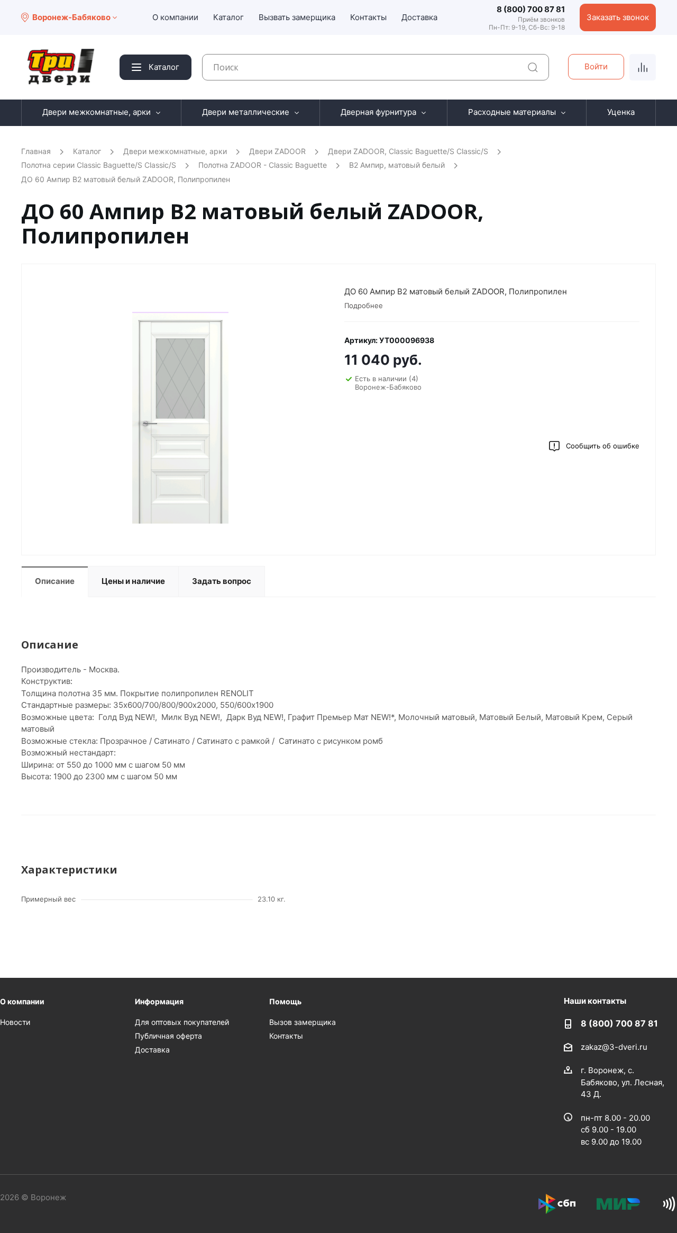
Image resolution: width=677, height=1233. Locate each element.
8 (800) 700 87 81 (531, 9)
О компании (175, 17)
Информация (159, 1001)
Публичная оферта (168, 1035)
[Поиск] (533, 67)
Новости (15, 1022)
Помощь (285, 1001)
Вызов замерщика (302, 1022)
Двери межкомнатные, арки (96, 112)
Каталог (228, 17)
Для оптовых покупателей (182, 1022)
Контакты (368, 17)
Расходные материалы (512, 112)
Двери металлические (245, 112)
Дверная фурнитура (378, 112)
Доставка (419, 17)
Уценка (621, 112)
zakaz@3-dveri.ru (614, 1047)
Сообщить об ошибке (602, 446)
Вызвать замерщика (297, 17)
